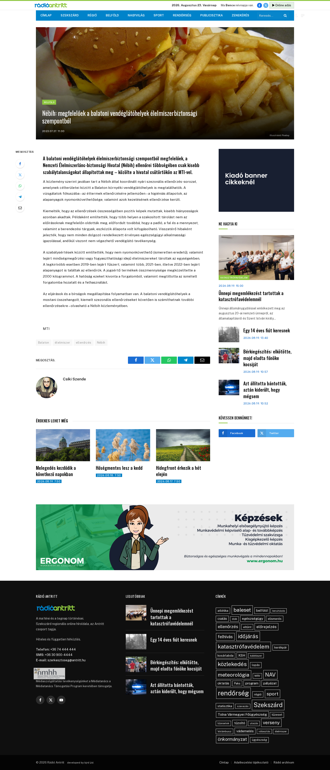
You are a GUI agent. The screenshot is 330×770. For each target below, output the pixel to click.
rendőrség (233, 693)
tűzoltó (239, 723)
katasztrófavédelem (243, 646)
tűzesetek (223, 723)
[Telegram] (20, 196)
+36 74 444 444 (63, 649)
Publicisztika (211, 15)
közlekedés (232, 664)
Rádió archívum (284, 762)
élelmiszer (62, 342)
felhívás (225, 636)
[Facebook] (20, 163)
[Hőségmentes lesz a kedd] (123, 445)
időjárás (248, 636)
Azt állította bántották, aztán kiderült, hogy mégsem (264, 389)
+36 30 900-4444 (59, 655)
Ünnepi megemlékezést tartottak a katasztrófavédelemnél (251, 296)
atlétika (223, 610)
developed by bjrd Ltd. (80, 762)
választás (264, 731)
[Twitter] (20, 174)
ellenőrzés (83, 342)
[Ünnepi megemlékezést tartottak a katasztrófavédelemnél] (256, 257)
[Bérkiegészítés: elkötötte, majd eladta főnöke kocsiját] (229, 355)
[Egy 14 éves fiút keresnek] (229, 334)
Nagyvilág (136, 15)
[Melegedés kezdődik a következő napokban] (63, 445)
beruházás (278, 610)
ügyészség (259, 739)
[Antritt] (52, 5)
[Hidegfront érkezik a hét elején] (183, 445)
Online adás (283, 5)
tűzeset (277, 714)
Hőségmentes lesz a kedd (119, 468)
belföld (262, 610)
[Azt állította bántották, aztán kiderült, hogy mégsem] (229, 387)
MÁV (257, 675)
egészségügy (252, 618)
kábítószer (256, 655)
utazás (254, 723)
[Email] (20, 207)
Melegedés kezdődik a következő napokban (56, 471)
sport (272, 694)
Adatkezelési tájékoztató (251, 762)
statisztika (225, 706)
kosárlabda (225, 655)
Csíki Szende (74, 379)
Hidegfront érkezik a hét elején (178, 471)
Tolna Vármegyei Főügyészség (242, 714)
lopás (256, 665)
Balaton (43, 342)
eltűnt (247, 627)
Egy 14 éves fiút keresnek (266, 330)
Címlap (46, 15)
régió (258, 694)
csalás (222, 618)
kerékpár (280, 647)
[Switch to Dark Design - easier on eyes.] (296, 15)
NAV (270, 675)
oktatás (223, 683)
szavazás (243, 706)
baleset (242, 610)
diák (234, 618)
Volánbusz (224, 731)
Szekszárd (70, 15)
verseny (271, 722)
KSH (241, 655)
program (251, 683)
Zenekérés (240, 15)
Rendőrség (182, 15)
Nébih (101, 342)
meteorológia (233, 675)
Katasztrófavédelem (234, 277)
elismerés (275, 618)
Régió (92, 15)
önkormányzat (232, 739)
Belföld (112, 15)
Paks (237, 683)
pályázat (270, 683)
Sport (159, 15)
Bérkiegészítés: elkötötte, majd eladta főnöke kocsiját (267, 358)
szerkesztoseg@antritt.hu (67, 660)
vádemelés (245, 731)
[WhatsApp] (20, 185)
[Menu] (302, 16)
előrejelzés (266, 626)
